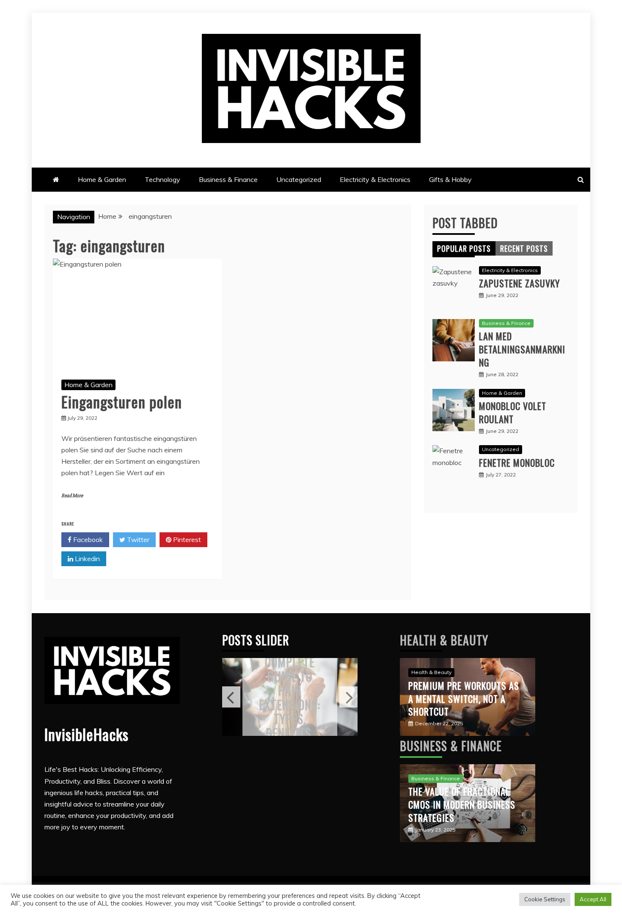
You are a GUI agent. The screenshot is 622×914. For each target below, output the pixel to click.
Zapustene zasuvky (519, 283)
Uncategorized (298, 179)
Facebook (87, 539)
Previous (231, 697)
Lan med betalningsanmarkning (522, 349)
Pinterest (186, 539)
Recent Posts (524, 248)
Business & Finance (228, 179)
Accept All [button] (593, 899)
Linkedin (86, 558)
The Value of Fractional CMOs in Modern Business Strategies (461, 804)
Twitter (137, 539)
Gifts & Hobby (450, 179)
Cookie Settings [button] (544, 899)
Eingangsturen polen (121, 401)
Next (348, 697)
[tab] (463, 248)
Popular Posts (464, 248)
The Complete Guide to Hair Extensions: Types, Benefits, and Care (289, 697)
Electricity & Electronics (375, 179)
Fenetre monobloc (517, 462)
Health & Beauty (444, 640)
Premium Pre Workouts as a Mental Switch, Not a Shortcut (463, 699)
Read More (72, 496)
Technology (162, 179)
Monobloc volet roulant (512, 412)
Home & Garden (102, 179)
